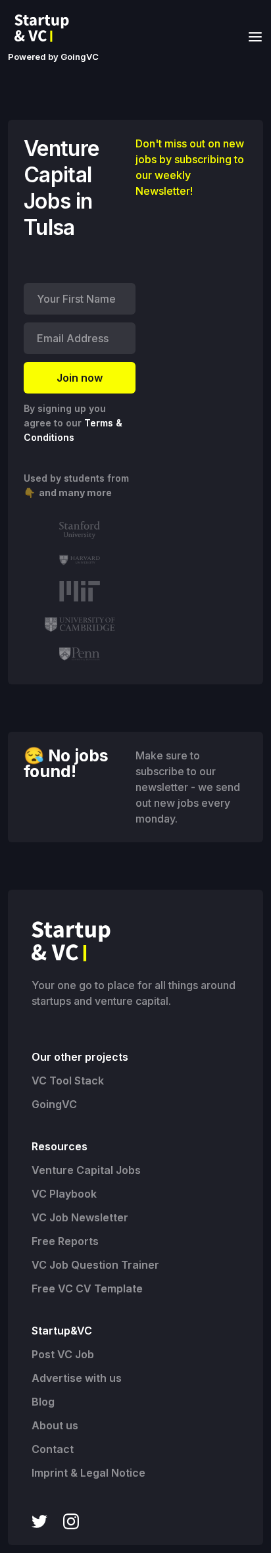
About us (55, 1425)
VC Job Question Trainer (95, 1264)
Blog (43, 1401)
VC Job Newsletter (80, 1217)
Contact (53, 1449)
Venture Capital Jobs (86, 1170)
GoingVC (54, 1104)
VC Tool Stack (68, 1080)
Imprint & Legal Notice (88, 1472)
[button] (251, 36)
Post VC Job (63, 1354)
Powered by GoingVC (53, 56)
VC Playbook (64, 1193)
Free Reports (65, 1241)
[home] (45, 28)
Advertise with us (77, 1378)
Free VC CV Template (87, 1288)
